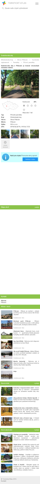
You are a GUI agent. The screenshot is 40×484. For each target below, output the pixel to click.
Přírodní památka (16, 115)
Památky (16, 62)
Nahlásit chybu (30, 159)
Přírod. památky (28, 62)
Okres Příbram (22, 60)
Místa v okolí (5, 307)
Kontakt (3, 481)
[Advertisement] (20, 31)
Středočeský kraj (7, 60)
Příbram (13, 122)
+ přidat (36, 383)
